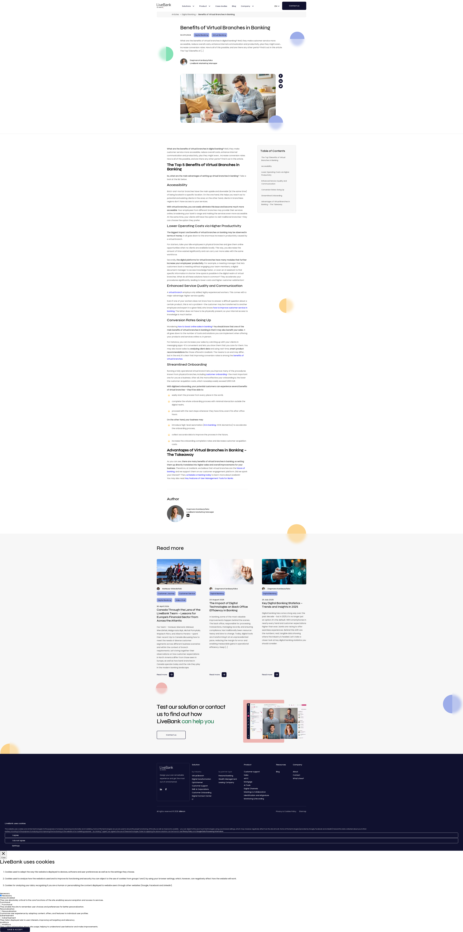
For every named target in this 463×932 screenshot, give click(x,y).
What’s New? (298, 778)
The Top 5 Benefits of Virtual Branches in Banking (273, 159)
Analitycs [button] (4, 922)
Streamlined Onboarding (271, 195)
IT (192, 799)
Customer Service (187, 593)
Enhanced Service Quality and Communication (274, 182)
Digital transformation (201, 779)
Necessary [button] (5, 893)
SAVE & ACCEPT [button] (15, 929)
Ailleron (182, 811)
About (295, 771)
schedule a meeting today (198, 475)
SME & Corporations (200, 789)
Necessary (7, 895)
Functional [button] (5, 902)
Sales (246, 775)
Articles (175, 14)
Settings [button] (16, 846)
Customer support (200, 786)
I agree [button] (15, 835)
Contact (296, 775)
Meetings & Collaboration (255, 792)
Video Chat (180, 600)
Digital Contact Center (201, 796)
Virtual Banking (219, 35)
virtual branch (175, 292)
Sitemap (302, 811)
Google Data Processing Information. (210, 831)
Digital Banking (189, 14)
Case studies (221, 6)
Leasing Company (226, 782)
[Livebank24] (164, 5)
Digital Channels (251, 788)
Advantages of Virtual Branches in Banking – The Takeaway (275, 203)
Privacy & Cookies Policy (286, 811)
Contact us (171, 735)
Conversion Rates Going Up (272, 190)
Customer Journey (166, 593)
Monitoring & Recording (254, 799)
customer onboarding (216, 374)
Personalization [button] (7, 909)
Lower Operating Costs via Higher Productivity (275, 173)
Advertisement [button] (7, 915)
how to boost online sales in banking (195, 326)
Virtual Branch (198, 775)
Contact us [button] (294, 6)
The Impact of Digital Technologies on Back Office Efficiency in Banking (228, 606)
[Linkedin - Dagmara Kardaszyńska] (200, 515)
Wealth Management (228, 779)
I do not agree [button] (18, 840)
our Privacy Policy (186, 831)
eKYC (246, 778)
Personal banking (226, 775)
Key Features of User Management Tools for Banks (209, 478)
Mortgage (248, 782)
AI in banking (210, 425)
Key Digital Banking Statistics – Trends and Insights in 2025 (282, 605)
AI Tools (247, 785)
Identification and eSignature (256, 795)
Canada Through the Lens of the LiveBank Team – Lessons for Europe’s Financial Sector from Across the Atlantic (178, 615)
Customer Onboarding (201, 792)
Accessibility (266, 166)
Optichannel (197, 782)
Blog (234, 6)
